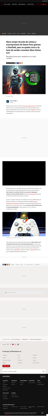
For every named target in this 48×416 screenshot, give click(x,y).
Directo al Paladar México (32, 407)
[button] (14, 101)
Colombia (35, 355)
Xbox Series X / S (30, 264)
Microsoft (20, 360)
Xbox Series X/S (22, 4)
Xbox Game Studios (7, 360)
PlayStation (34, 33)
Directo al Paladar (32, 382)
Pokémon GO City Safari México (36, 339)
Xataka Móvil (5, 384)
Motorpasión (39, 382)
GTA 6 (14, 33)
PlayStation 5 (30, 4)
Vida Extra (13, 384)
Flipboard (20, 63)
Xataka (4, 382)
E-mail (22, 63)
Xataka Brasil (5, 408)
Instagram (41, 4)
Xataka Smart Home (6, 388)
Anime (29, 33)
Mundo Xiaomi (5, 389)
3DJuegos (13, 382)
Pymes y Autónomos (15, 396)
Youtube (43, 4)
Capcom (34, 360)
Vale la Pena (7, 4)
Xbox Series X (23, 33)
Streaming (20, 362)
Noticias (18, 264)
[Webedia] (45, 1)
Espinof (21, 384)
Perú (19, 357)
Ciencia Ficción (36, 362)
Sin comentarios (11, 63)
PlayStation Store (25, 339)
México (4, 357)
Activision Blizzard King (29, 106)
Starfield (37, 264)
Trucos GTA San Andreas (15, 339)
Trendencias (5, 394)
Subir (42, 376)
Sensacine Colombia (23, 408)
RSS (15, 344)
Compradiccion (5, 398)
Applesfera (5, 386)
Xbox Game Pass (32, 194)
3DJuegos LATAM (14, 406)
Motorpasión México (40, 406)
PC (24, 264)
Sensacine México (23, 406)
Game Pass (33, 249)
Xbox (18, 33)
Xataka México (5, 406)
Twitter (39, 4)
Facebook (37, 4)
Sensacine (22, 382)
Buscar (43, 371)
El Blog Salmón (14, 394)
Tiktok (45, 4)
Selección (14, 4)
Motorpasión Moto (40, 384)
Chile (19, 355)
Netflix (5, 33)
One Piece (10, 33)
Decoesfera (5, 396)
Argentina (5, 355)
